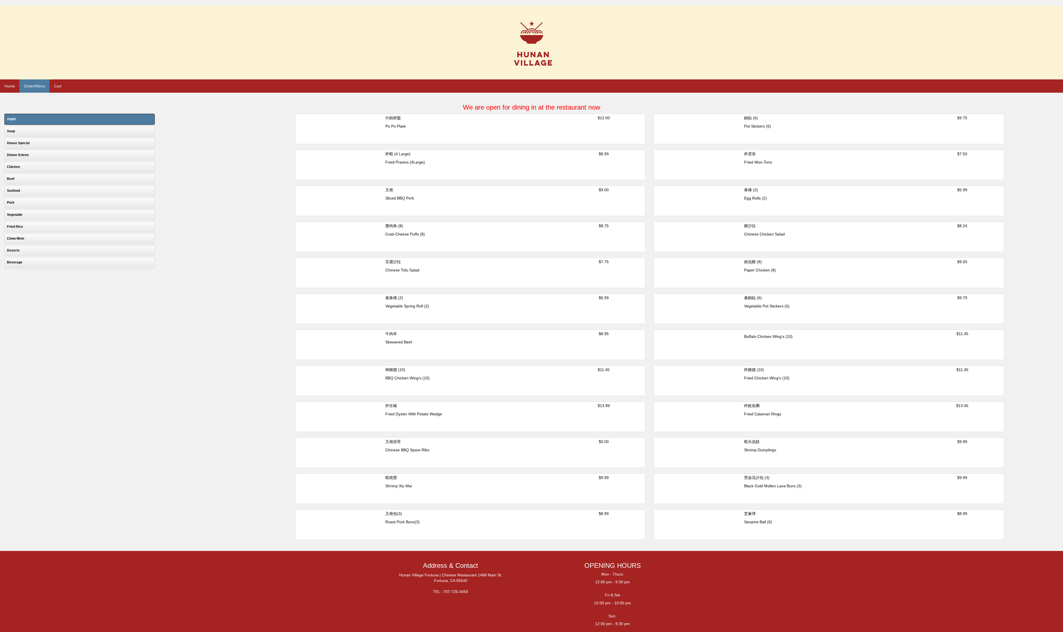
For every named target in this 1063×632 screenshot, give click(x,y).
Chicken (13, 167)
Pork (10, 202)
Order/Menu (34, 86)
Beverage (14, 262)
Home (9, 86)
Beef (10, 179)
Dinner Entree (18, 155)
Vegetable (14, 215)
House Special (18, 143)
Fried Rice (15, 227)
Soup (11, 131)
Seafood (13, 191)
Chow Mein (15, 238)
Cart (57, 86)
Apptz (11, 119)
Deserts (13, 250)
